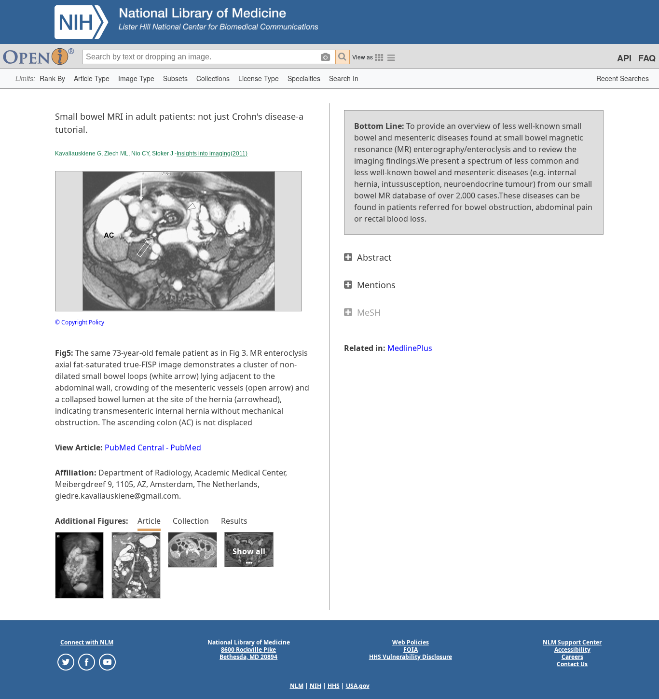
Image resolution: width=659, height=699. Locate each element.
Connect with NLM (86, 642)
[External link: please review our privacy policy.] (65, 661)
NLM (296, 686)
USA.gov (358, 686)
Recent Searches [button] (622, 78)
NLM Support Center (572, 642)
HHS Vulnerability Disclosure (410, 657)
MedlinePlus (409, 348)
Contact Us (572, 664)
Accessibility (572, 649)
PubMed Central (134, 447)
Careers (572, 657)
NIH (315, 686)
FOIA (410, 649)
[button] (52, 78)
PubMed (185, 447)
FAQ (647, 58)
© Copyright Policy (79, 322)
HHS (334, 686)
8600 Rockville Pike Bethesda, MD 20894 (248, 653)
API (624, 58)
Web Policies (410, 642)
